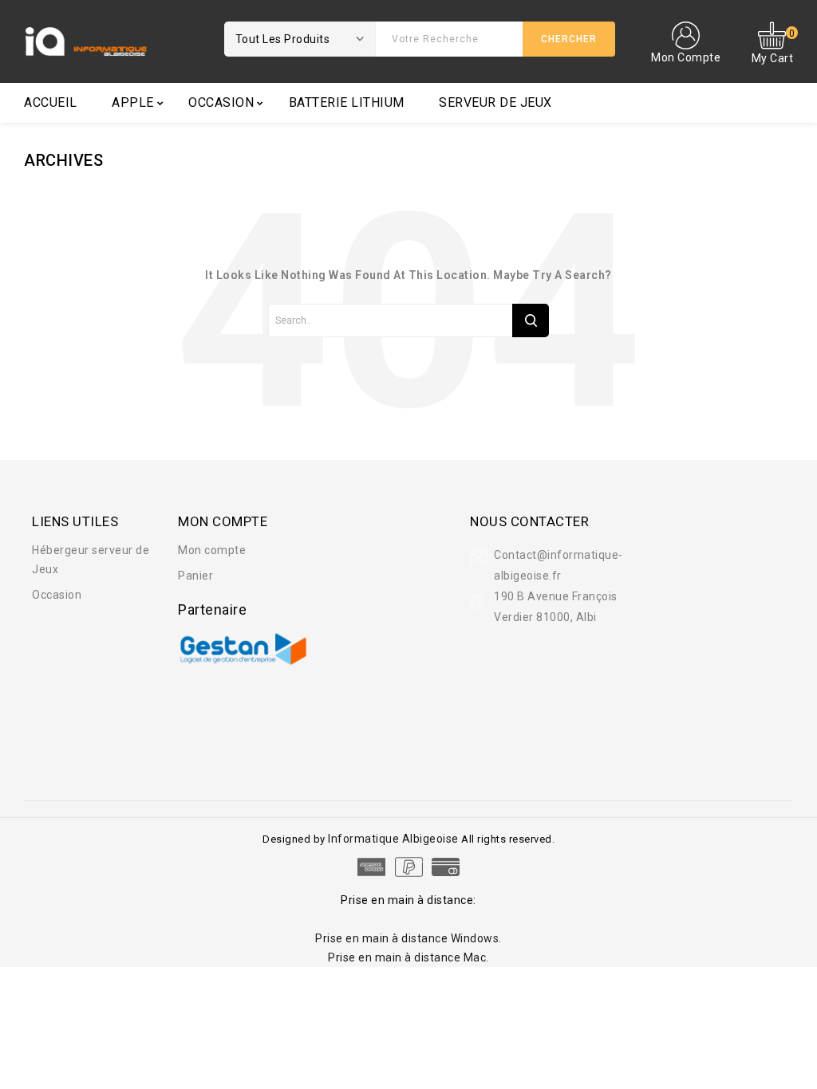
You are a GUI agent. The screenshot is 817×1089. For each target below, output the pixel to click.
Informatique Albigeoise (394, 838)
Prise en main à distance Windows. (408, 938)
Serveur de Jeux (495, 102)
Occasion (221, 102)
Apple (133, 102)
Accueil (50, 102)
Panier (195, 575)
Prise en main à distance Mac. (408, 957)
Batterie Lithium (347, 102)
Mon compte (212, 550)
